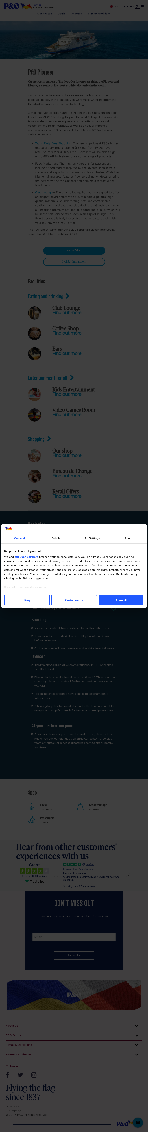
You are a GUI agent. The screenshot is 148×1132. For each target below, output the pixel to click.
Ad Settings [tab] (92, 538)
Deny (27, 600)
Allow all (121, 600)
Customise (72, 600)
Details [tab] (55, 538)
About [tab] (128, 538)
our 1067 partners (26, 556)
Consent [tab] (19, 538)
